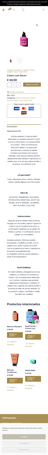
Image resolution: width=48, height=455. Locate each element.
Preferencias (24, 449)
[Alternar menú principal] (43, 9)
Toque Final (22, 72)
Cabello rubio (12, 72)
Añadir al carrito (32, 84)
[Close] (46, 1)
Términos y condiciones (11, 423)
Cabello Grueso (28, 70)
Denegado (24, 443)
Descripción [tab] (12, 127)
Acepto (24, 437)
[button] (14, 9)
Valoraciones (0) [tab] (14, 131)
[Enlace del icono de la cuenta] (3, 10)
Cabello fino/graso (14, 70)
